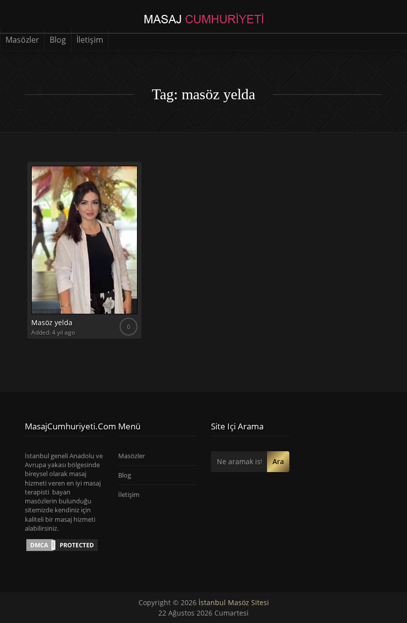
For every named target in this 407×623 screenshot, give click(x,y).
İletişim (89, 39)
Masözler (22, 39)
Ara (278, 461)
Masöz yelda (51, 322)
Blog (58, 39)
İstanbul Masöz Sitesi (234, 602)
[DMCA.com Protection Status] (62, 544)
